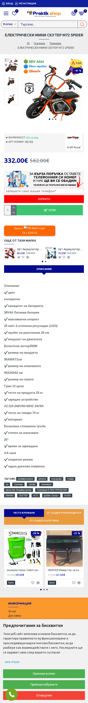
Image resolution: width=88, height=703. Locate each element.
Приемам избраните (44, 684)
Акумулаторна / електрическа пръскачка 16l (24, 570)
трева (31, 484)
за (7, 484)
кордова (56, 478)
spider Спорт (51, 495)
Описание (44, 269)
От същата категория (44, 520)
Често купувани (24, 513)
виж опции (12, 662)
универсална (25, 478)
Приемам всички (44, 673)
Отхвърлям (44, 695)
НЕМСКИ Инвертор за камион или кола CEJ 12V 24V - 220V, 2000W (65, 570)
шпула (42, 478)
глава (70, 478)
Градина (39, 43)
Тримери (55, 43)
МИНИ (9, 495)
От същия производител (64, 513)
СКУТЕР (23, 495)
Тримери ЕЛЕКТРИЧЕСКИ (52, 490)
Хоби (67, 495)
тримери (46, 484)
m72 (35, 495)
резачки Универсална (18, 490)
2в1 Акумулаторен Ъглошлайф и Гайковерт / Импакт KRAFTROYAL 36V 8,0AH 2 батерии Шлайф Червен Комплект (30, 249)
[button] (49, 119)
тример (18, 484)
